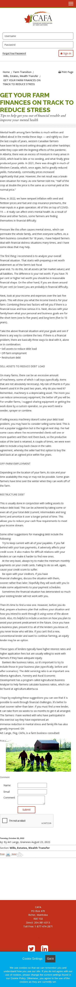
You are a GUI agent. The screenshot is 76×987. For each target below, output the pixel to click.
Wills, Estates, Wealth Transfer (20, 76)
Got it (50, 958)
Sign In (67, 53)
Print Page (67, 72)
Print (2, 854)
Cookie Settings (32, 958)
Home (6, 72)
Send (14, 854)
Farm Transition (22, 72)
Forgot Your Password (14, 53)
